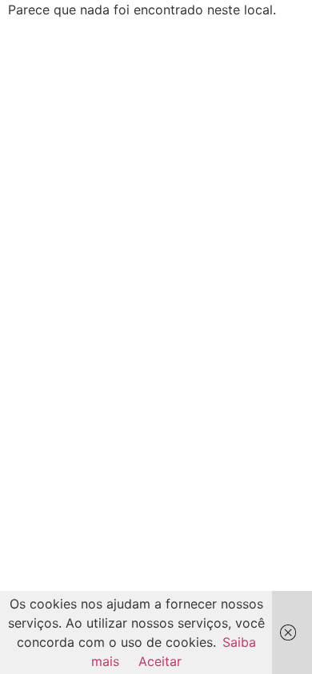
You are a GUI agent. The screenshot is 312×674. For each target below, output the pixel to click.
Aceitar (160, 661)
